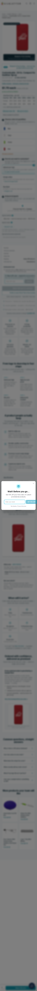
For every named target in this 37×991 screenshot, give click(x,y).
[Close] (33, 483)
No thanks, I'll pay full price (18, 506)
